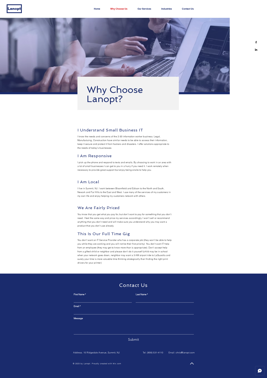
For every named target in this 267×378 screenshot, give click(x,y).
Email (76, 306)
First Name (79, 294)
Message (78, 318)
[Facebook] (256, 42)
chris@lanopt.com (185, 352)
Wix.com (117, 363)
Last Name (141, 294)
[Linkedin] (256, 49)
